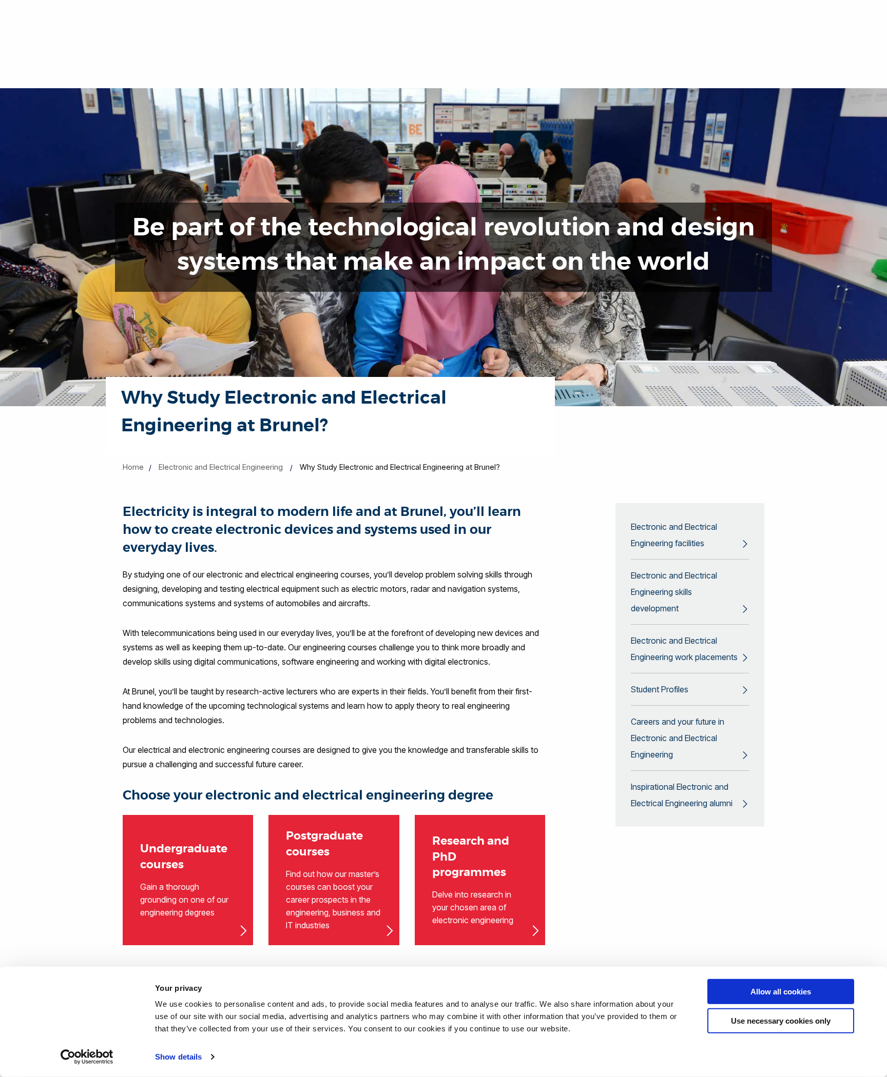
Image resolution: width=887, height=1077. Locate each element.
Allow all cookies (780, 991)
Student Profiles (659, 689)
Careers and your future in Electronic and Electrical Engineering (677, 738)
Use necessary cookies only (781, 1020)
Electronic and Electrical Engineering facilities (674, 535)
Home (133, 467)
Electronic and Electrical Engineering (221, 467)
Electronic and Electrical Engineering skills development (674, 591)
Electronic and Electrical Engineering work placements (684, 648)
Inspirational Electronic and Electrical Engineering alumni (681, 795)
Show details (178, 1056)
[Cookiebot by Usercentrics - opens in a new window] (87, 1057)
